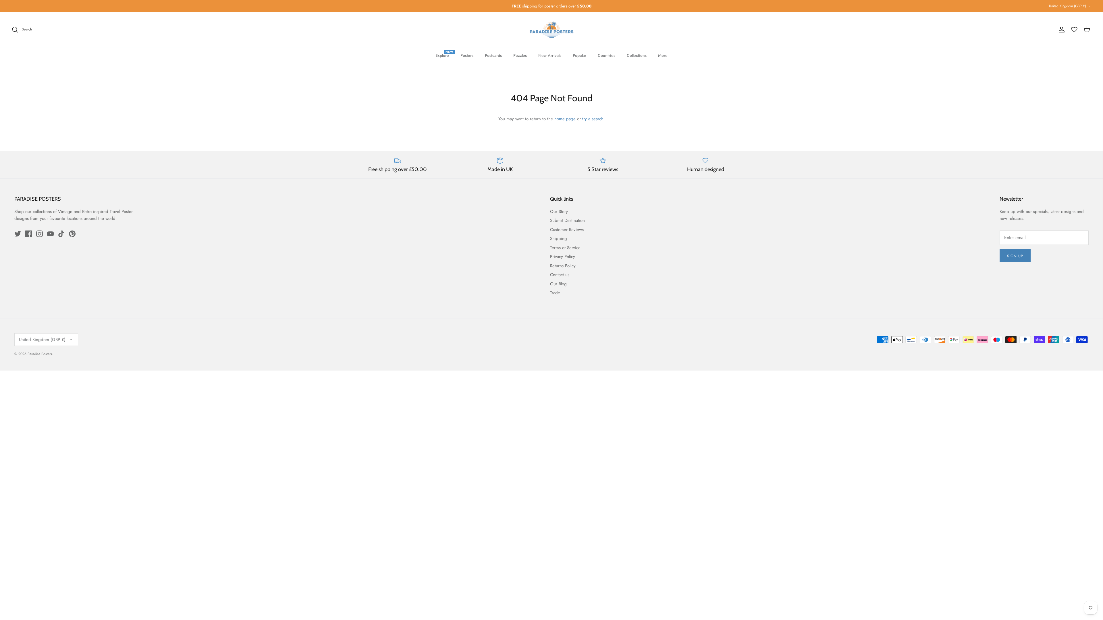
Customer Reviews (567, 229)
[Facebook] (28, 233)
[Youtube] (50, 233)
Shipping (558, 238)
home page (565, 119)
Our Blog (558, 284)
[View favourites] (1074, 29)
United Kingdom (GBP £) (1067, 6)
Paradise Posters (40, 353)
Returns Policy (563, 266)
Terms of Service (565, 248)
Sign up (1015, 256)
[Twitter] (17, 233)
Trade (555, 293)
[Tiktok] (61, 233)
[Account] (1061, 29)
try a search (592, 119)
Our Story (559, 211)
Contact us (559, 275)
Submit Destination (567, 220)
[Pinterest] (72, 233)
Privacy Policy (562, 256)
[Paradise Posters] (551, 30)
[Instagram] (39, 233)
